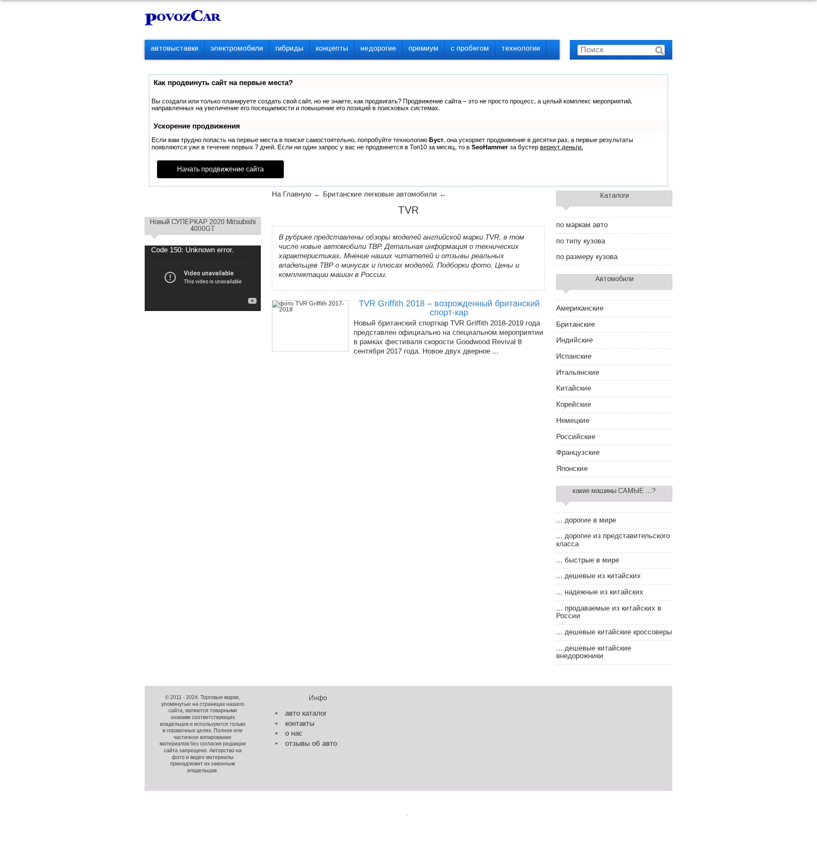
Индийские (574, 340)
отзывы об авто (311, 743)
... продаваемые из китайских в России (608, 612)
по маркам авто (582, 225)
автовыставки (174, 48)
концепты (332, 48)
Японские (572, 469)
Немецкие (572, 421)
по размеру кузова (586, 257)
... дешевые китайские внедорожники (593, 652)
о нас (294, 733)
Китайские (573, 388)
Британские (575, 324)
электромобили (237, 48)
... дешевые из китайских (598, 576)
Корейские (573, 404)
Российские (575, 437)
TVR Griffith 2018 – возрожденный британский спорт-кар (449, 308)
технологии (520, 48)
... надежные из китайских (599, 592)
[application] (203, 278)
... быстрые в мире (587, 560)
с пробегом (470, 48)
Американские (579, 308)
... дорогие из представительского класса (613, 540)
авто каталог (306, 713)
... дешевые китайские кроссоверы (614, 632)
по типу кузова (580, 241)
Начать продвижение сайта (220, 169)
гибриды (289, 48)
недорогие (378, 48)
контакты (299, 723)
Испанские (573, 356)
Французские (578, 453)
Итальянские (577, 373)
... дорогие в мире (586, 520)
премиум (423, 48)
